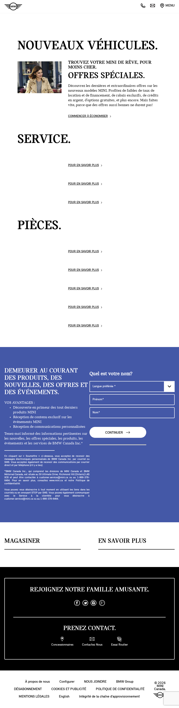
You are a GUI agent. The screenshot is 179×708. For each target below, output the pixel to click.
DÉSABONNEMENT (28, 689)
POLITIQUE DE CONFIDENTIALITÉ (120, 689)
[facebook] (77, 603)
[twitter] (85, 603)
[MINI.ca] (11, 6)
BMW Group (124, 682)
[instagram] (94, 603)
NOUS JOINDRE (95, 682)
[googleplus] (102, 603)
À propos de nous (37, 682)
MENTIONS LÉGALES (34, 696)
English (64, 696)
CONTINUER (114, 433)
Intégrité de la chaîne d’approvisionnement (109, 696)
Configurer (66, 682)
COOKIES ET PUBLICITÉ (68, 689)
